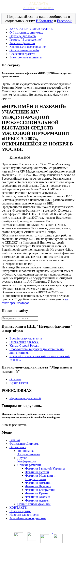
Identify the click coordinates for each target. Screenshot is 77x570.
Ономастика (17, 447)
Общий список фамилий (34, 504)
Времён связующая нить (25, 338)
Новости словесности (24, 514)
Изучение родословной (25, 398)
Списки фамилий (29, 465)
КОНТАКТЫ (18, 507)
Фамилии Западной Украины (45, 468)
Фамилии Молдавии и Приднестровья (40, 477)
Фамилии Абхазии (37, 497)
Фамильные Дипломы (24, 443)
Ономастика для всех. (24, 342)
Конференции (26, 461)
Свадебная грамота (22, 53)
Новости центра (20, 511)
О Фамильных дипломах (26, 32)
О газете (15, 379)
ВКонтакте (44, 21)
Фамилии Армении (38, 482)
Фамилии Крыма (36, 493)
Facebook (64, 21)
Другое (22, 457)
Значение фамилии (22, 43)
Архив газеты (18, 382)
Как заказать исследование (27, 46)
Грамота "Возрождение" (25, 39)
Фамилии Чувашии (38, 486)
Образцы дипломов (22, 36)
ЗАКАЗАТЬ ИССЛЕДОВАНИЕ (31, 29)
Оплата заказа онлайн (24, 50)
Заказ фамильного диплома (27, 518)
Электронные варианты (25, 57)
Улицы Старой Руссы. (24, 345)
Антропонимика (28, 454)
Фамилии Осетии (37, 472)
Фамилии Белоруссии (40, 489)
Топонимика (25, 450)
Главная (14, 440)
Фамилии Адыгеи (37, 500)
